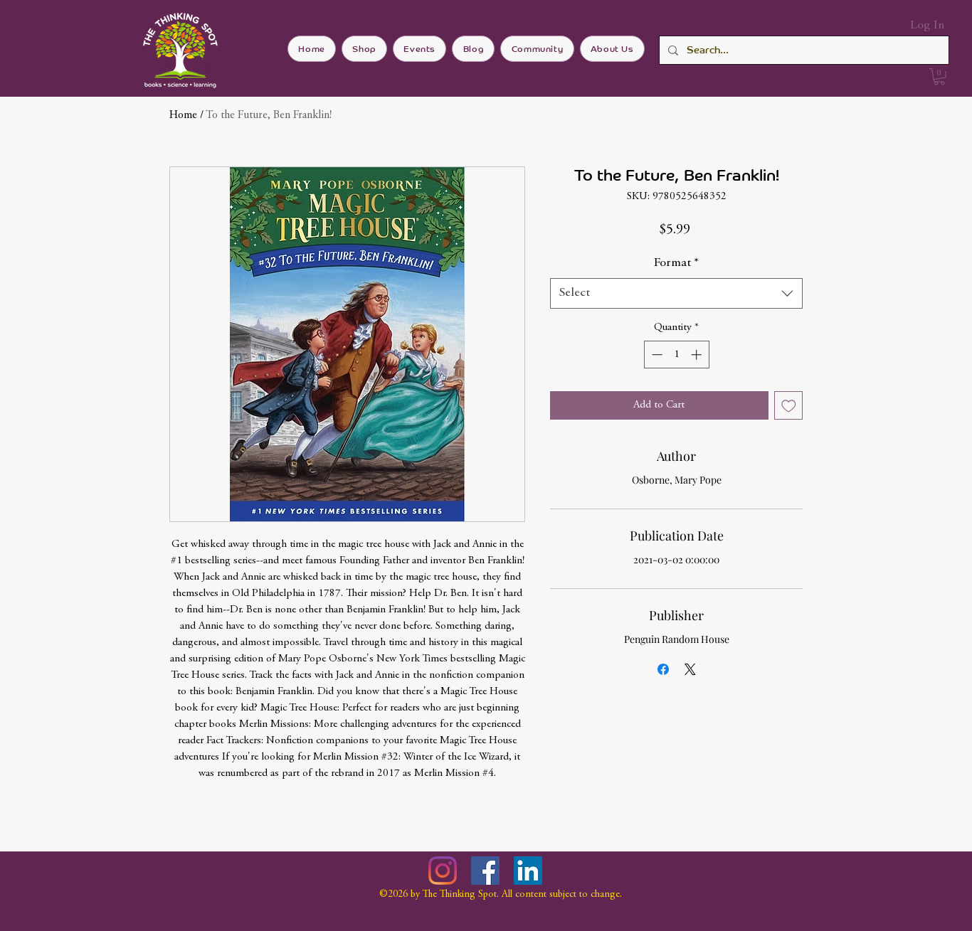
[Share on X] (690, 669)
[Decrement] (655, 354)
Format (676, 263)
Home (183, 115)
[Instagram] (442, 870)
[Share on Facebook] (663, 669)
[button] (939, 76)
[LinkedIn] (528, 870)
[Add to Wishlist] (788, 405)
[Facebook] (485, 870)
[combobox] (676, 293)
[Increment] (697, 354)
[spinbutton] (676, 354)
